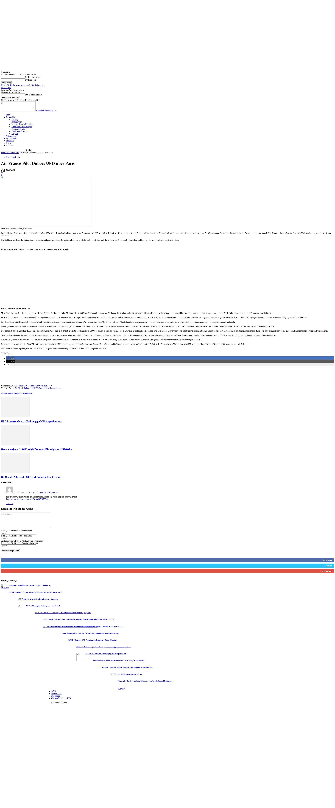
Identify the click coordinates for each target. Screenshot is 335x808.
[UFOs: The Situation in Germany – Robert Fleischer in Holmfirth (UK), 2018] (30, 619)
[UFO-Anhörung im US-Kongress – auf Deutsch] (22, 613)
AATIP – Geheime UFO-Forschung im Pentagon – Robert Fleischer (92, 640)
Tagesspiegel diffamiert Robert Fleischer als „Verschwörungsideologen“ (144, 681)
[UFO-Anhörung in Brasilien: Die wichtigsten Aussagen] (13, 606)
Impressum (55, 696)
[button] (10, 358)
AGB (53, 691)
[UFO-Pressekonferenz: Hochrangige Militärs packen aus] (15, 416)
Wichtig (15, 119)
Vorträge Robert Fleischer (22, 124)
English (15, 133)
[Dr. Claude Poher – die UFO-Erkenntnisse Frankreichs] (15, 472)
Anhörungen (17, 122)
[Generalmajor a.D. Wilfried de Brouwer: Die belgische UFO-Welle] (15, 444)
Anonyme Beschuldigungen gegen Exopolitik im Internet (30, 585)
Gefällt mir (327, 560)
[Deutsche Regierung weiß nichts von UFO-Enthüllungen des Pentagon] (97, 674)
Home (8, 115)
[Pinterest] (24, 373)
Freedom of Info (18, 129)
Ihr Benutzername (32, 77)
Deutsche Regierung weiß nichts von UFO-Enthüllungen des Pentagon (127, 667)
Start (3, 152)
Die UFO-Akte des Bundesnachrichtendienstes (126, 674)
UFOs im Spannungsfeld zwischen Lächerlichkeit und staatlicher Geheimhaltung (89, 633)
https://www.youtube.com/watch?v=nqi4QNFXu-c (27, 499)
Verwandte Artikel (9, 393)
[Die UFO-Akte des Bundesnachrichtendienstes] (106, 681)
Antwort (9, 503)
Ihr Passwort (30, 80)
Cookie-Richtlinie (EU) (61, 698)
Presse (9, 143)
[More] (43, 373)
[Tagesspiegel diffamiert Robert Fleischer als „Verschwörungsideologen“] (114, 688)
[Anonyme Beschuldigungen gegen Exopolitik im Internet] (5, 588)
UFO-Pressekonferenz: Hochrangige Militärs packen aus (31, 421)
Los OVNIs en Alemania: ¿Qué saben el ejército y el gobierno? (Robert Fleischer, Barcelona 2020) (79, 619)
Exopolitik (10, 117)
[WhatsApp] (33, 373)
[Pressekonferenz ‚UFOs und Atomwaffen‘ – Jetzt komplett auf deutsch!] (89, 667)
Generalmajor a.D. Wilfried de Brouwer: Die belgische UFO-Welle (36, 449)
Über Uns (10, 141)
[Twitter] (14, 373)
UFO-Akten (11, 138)
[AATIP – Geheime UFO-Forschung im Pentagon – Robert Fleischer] (64, 647)
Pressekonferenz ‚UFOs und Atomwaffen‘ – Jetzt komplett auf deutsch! (118, 661)
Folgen (329, 566)
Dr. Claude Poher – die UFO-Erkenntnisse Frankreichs (37, 388)
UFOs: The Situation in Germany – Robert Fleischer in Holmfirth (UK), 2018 (63, 613)
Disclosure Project (19, 131)
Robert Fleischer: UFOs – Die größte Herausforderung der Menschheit (35, 592)
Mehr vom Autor (25, 393)
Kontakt (9, 145)
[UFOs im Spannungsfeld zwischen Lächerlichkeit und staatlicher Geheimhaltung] (55, 640)
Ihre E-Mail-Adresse (33, 95)
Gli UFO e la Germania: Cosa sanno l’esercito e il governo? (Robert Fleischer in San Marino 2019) (87, 626)
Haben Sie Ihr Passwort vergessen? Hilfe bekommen (22, 85)
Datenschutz (6, 87)
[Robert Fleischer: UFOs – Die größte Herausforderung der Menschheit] (5, 599)
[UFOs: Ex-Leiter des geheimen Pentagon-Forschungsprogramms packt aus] (72, 653)
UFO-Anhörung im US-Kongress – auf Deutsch (43, 606)
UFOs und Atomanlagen (22, 126)
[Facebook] (5, 373)
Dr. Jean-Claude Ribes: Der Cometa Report (34, 386)
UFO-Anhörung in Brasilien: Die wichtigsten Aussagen (38, 599)
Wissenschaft (11, 136)
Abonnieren (327, 571)
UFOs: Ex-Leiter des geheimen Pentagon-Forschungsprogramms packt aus (103, 647)
